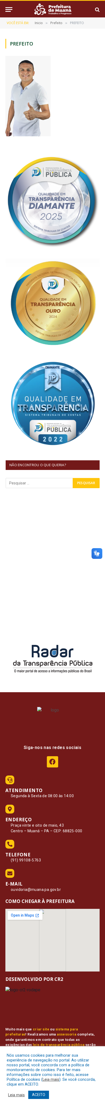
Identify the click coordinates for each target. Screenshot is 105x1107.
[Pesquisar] (97, 9)
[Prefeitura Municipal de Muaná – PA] (52, 9)
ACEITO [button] (38, 1095)
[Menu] (8, 9)
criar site (41, 1029)
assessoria (66, 1034)
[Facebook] (52, 761)
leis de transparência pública (59, 1045)
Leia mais (51, 1079)
